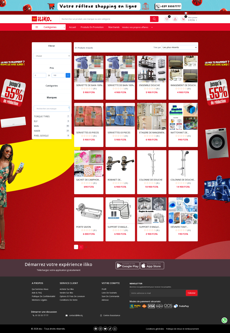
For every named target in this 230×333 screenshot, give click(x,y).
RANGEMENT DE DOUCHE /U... (184, 85)
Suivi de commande (110, 296)
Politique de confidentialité (43, 296)
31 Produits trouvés (84, 48)
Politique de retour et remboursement (182, 329)
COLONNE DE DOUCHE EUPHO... (182, 179)
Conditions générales (155, 329)
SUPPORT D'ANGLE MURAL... (117, 227)
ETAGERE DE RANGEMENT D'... (152, 132)
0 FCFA (192, 19)
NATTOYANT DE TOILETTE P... (179, 132)
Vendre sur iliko (66, 292)
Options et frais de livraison (72, 296)
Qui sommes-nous (40, 289)
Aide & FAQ (37, 292)
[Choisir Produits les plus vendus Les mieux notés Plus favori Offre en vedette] (51, 56)
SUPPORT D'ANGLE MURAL (149, 227)
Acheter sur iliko (67, 289)
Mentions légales (39, 300)
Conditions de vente (68, 300)
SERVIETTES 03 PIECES (87, 132)
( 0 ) (94, 88)
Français (192, 13)
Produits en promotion (92, 27)
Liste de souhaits (109, 292)
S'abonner (192, 293)
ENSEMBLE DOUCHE (149, 85)
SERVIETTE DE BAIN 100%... (89, 85)
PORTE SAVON (83, 226)
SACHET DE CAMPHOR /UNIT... (87, 179)
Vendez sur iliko (38, 13)
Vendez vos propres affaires (135, 27)
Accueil (72, 27)
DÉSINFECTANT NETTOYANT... (179, 227)
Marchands (114, 27)
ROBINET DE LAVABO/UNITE (115, 179)
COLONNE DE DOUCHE (150, 179)
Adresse (105, 300)
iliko (40, 329)
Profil (104, 289)
